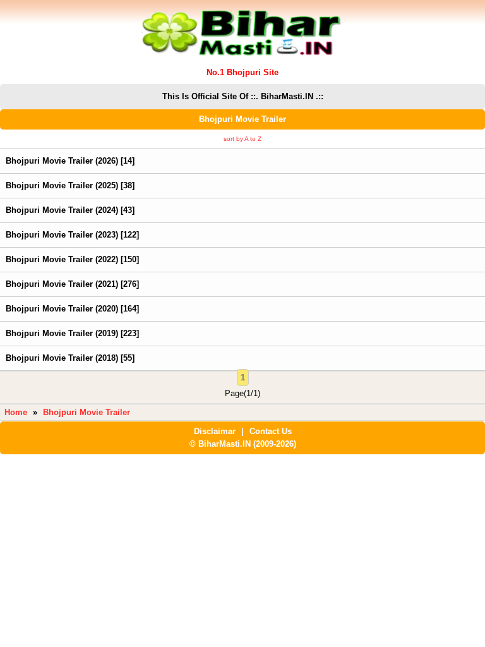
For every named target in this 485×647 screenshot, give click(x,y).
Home (15, 412)
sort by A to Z (242, 138)
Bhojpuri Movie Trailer (86, 412)
